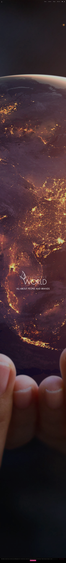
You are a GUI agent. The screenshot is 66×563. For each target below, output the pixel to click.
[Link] (1, 1)
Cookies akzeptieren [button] (33, 560)
